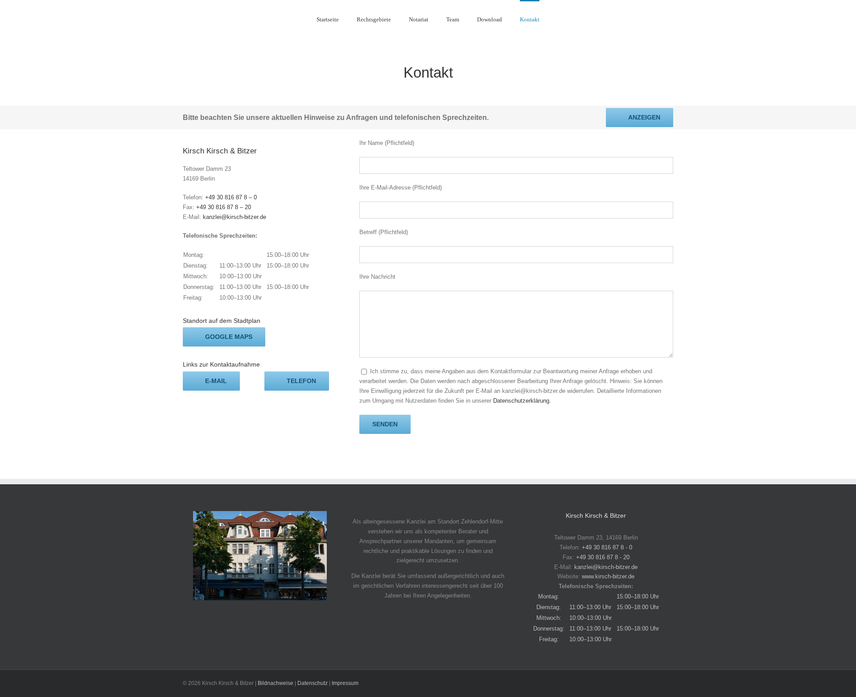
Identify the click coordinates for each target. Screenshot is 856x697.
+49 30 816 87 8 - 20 (603, 557)
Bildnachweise (275, 683)
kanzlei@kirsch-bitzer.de (234, 217)
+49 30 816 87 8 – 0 (231, 197)
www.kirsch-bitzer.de (608, 576)
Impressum (345, 683)
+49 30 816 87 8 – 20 (223, 207)
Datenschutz (312, 683)
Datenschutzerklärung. (522, 400)
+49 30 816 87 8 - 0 (607, 547)
